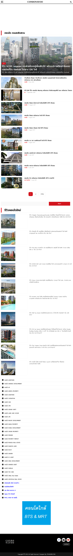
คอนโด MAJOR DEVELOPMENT (12, 420)
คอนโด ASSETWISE (9, 380)
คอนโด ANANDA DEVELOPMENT (13, 384)
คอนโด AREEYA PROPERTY (11, 391)
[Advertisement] (36, 16)
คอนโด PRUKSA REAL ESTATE (12, 442)
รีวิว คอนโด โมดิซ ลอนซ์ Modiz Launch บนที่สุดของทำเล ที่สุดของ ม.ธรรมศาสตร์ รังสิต (46, 363)
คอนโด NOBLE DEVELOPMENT (12, 428)
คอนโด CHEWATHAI (9, 398)
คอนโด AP (7, 387)
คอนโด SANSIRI (8, 453)
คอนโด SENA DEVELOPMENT (12, 461)
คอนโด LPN (7, 417)
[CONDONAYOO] (35, 2)
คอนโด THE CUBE (9, 472)
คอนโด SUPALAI (8, 468)
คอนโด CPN (7, 406)
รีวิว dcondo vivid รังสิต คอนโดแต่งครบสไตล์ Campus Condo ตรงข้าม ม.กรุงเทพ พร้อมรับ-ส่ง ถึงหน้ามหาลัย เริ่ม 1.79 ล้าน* (48, 297)
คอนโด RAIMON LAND (10, 446)
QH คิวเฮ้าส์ (27, 180)
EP (24, 92)
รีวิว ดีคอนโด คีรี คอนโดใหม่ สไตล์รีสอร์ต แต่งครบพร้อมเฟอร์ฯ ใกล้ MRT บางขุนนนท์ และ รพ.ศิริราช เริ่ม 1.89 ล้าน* (48, 232)
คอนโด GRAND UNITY (10, 409)
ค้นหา (59, 204)
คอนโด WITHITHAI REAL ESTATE (12, 479)
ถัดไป (42, 194)
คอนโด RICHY (8, 450)
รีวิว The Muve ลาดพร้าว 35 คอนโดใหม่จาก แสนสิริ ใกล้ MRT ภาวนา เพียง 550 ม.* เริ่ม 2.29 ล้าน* (49, 248)
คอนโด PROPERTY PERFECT (11, 439)
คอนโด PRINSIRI (8, 435)
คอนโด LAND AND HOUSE (11, 413)
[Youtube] (68, 540)
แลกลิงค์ (66, 544)
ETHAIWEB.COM (51, 554)
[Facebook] (59, 540)
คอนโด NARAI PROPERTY (11, 424)
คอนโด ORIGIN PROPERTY (11, 431)
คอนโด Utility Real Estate (11, 476)
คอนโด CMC (7, 402)
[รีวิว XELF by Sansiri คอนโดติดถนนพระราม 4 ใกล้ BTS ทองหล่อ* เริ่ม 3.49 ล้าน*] (14, 319)
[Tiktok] (63, 540)
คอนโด (25, 82)
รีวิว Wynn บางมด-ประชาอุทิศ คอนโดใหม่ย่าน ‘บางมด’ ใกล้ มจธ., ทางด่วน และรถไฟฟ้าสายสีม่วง (50, 281)
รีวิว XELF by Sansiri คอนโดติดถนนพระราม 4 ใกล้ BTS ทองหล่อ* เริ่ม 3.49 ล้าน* (49, 314)
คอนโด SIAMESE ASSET (10, 464)
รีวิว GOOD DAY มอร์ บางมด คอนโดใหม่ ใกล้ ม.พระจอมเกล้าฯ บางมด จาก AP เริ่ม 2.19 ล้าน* (50, 265)
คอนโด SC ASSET (9, 457)
